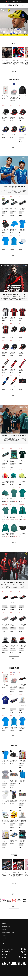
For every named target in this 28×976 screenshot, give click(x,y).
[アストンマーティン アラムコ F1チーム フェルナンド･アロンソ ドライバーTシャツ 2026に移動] (22, 493)
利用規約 (4, 923)
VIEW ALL (14, 71)
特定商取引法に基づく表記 (8, 932)
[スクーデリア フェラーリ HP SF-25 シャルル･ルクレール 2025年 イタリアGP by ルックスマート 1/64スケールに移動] (22, 618)
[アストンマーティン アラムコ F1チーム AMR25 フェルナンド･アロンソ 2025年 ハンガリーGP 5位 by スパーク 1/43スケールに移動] (5, 454)
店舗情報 (4, 935)
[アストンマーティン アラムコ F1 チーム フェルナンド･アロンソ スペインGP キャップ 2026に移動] (5, 476)
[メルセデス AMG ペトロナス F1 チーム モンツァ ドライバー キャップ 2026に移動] (5, 224)
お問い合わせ (5, 944)
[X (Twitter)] (25, 949)
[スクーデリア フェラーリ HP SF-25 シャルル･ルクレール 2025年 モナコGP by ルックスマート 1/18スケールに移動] (14, 597)
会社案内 (4, 929)
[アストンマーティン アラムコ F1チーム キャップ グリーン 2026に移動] (5, 493)
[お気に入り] (20, 5)
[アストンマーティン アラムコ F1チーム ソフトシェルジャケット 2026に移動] (22, 510)
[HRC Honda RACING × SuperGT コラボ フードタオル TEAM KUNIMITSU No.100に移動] (22, 381)
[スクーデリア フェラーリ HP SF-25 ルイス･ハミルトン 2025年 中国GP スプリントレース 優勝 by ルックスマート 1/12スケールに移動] (5, 597)
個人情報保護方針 (6, 926)
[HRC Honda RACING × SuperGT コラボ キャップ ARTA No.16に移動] (5, 129)
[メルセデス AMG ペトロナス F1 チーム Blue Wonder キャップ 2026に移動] (22, 241)
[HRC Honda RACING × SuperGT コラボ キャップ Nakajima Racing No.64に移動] (14, 111)
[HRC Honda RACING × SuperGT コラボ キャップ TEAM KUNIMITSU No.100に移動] (5, 111)
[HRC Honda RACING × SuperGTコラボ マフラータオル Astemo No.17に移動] (22, 364)
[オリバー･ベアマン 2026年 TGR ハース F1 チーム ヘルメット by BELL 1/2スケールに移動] (22, 129)
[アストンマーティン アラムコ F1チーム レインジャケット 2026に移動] (14, 528)
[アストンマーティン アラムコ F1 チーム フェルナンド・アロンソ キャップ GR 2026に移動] (14, 476)
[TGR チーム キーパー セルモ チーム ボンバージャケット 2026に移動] (22, 90)
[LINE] (25, 954)
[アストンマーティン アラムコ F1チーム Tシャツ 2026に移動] (14, 493)
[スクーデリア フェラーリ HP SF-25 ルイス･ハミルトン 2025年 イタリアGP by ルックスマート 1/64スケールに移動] (14, 618)
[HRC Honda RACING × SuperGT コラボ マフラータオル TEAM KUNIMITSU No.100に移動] (5, 364)
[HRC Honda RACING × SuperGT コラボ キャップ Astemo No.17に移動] (22, 111)
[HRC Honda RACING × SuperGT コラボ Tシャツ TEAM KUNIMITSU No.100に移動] (5, 312)
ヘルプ (3, 941)
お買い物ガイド (5, 938)
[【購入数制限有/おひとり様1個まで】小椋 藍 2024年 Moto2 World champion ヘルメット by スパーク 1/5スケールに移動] (22, 700)
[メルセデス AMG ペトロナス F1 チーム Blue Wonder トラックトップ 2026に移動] (14, 241)
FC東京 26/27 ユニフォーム (14, 1)
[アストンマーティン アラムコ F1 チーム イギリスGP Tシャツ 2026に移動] (22, 454)
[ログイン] (23, 5)
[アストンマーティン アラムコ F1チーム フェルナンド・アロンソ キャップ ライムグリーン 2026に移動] (22, 476)
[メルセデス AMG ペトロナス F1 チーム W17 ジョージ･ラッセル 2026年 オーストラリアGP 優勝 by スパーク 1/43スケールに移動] (14, 202)
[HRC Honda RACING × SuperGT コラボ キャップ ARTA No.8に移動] (14, 129)
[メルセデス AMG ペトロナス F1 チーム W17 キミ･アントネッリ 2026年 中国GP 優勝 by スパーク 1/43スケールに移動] (5, 202)
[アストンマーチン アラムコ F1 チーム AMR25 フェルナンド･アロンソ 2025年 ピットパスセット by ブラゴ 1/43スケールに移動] (14, 454)
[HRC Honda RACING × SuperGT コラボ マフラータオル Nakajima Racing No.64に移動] (14, 364)
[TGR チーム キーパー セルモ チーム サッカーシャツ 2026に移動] (5, 700)
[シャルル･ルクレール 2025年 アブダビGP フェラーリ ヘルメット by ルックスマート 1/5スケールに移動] (14, 639)
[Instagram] (22, 949)
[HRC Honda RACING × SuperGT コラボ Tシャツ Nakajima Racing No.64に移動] (14, 312)
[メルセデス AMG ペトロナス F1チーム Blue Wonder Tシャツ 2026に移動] (5, 241)
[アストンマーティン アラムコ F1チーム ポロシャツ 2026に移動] (5, 510)
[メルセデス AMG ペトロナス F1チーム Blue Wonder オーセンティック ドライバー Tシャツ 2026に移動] (22, 224)
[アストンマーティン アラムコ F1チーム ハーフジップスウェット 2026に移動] (5, 528)
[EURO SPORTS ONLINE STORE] (14, 963)
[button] (2, 5)
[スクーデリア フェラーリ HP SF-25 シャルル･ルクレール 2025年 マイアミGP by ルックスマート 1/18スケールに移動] (5, 618)
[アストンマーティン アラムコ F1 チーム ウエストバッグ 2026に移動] (22, 528)
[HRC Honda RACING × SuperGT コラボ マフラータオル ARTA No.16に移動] (5, 381)
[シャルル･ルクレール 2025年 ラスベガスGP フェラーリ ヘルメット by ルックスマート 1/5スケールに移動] (22, 639)
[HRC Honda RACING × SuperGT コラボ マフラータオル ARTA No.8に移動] (14, 381)
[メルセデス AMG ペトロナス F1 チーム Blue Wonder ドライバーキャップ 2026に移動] (14, 224)
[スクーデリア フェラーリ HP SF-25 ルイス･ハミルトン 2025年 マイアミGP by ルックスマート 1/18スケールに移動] (22, 597)
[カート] (25, 5)
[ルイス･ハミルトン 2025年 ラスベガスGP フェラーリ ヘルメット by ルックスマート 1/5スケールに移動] (5, 639)
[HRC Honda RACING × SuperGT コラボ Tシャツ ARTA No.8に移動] (5, 329)
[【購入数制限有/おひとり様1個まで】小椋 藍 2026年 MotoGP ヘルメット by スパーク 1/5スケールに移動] (14, 92)
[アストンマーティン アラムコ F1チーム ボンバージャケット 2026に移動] (14, 510)
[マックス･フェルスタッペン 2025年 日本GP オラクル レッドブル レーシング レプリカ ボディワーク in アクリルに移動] (5, 90)
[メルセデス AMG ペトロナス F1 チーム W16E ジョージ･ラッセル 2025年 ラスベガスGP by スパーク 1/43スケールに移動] (22, 202)
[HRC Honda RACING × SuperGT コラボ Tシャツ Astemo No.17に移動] (22, 312)
